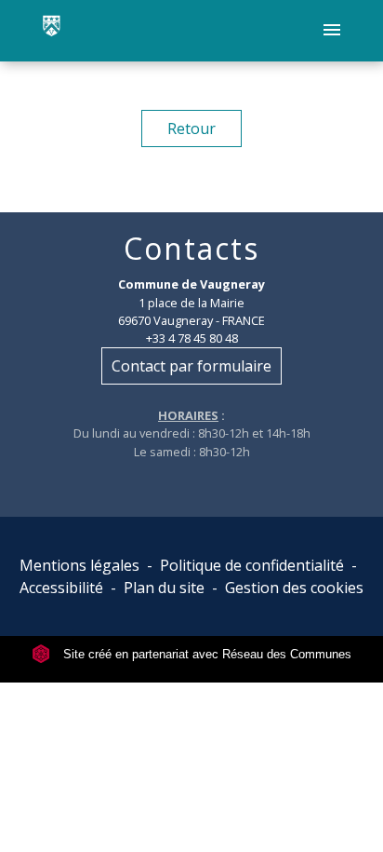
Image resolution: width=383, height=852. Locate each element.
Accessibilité (61, 587)
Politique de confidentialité (252, 565)
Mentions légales (79, 565)
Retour (191, 128)
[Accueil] (51, 30)
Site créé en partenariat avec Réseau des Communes (205, 654)
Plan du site (164, 587)
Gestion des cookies (294, 587)
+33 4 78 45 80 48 (192, 338)
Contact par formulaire (191, 366)
